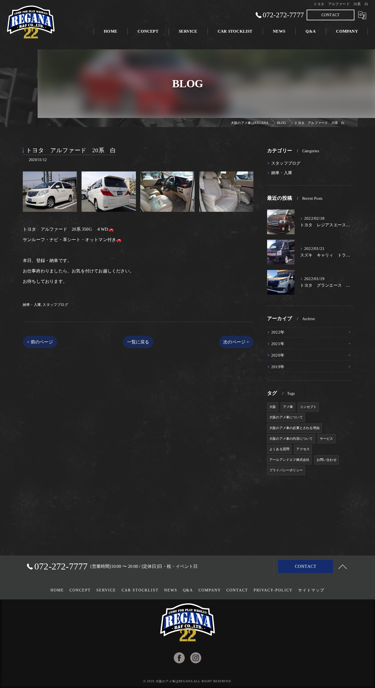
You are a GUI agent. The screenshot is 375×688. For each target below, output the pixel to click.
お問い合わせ (327, 460)
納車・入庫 (32, 305)
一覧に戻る (138, 342)
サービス (326, 439)
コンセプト (308, 407)
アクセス (303, 449)
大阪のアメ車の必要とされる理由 (294, 428)
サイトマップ (311, 590)
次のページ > (236, 342)
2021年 (277, 344)
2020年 (277, 355)
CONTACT (330, 15)
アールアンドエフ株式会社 (289, 460)
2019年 (277, 367)
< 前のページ (40, 342)
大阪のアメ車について (286, 417)
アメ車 (288, 407)
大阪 (272, 407)
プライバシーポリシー (286, 470)
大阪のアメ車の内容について (291, 439)
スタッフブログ (55, 305)
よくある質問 (279, 449)
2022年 (277, 332)
